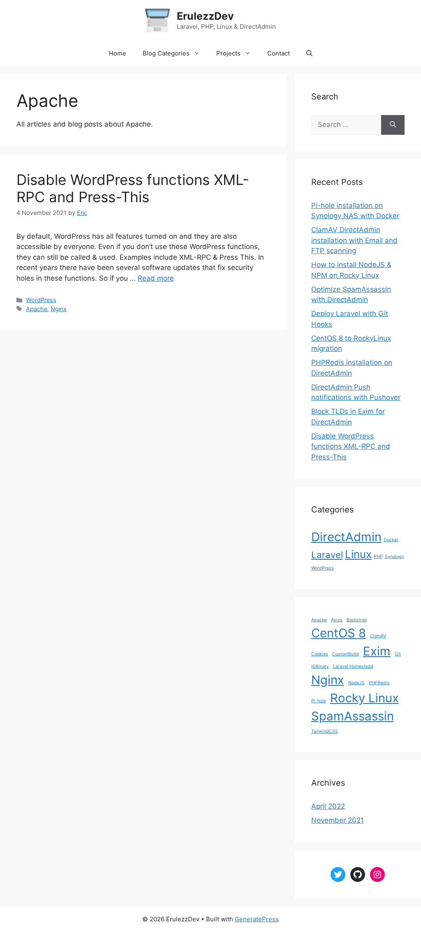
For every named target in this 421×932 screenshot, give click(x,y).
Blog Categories (166, 53)
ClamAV (378, 636)
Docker (391, 539)
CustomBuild (345, 654)
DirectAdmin (346, 537)
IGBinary (320, 666)
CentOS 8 (338, 633)
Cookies (319, 654)
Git (398, 654)
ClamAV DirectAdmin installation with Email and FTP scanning (354, 240)
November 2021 (337, 820)
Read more (156, 278)
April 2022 (328, 806)
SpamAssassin (352, 716)
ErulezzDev (205, 16)
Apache (36, 308)
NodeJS (356, 682)
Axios (336, 620)
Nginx (59, 308)
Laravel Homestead (353, 666)
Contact (278, 53)
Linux (358, 554)
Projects (228, 53)
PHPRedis (379, 682)
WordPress (41, 299)
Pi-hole (318, 701)
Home (117, 53)
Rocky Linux (364, 698)
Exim (377, 651)
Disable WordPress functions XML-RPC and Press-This (132, 188)
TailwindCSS (324, 731)
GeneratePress (257, 919)
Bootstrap (357, 620)
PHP (378, 556)
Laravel (327, 554)
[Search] (393, 125)
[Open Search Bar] (309, 53)
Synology (394, 556)
